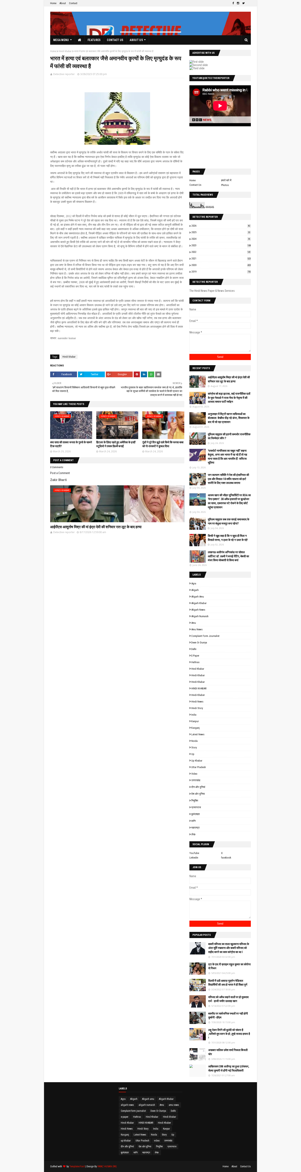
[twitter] (243, 3)
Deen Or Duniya (199, 642)
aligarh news (198, 609)
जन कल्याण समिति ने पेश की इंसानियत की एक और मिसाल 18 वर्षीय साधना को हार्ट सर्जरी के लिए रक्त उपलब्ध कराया (228, 479)
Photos (225, 185)
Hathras (195, 662)
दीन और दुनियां (198, 787)
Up (192, 754)
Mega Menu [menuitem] (61, 40)
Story (194, 747)
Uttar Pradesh (198, 767)
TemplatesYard (77, 1166)
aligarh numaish (199, 616)
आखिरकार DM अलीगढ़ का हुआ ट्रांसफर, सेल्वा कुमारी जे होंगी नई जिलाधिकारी (228, 1068)
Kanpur (195, 721)
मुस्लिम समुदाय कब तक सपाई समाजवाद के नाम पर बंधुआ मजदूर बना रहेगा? (228, 521)
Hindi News (197, 701)
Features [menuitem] (94, 40)
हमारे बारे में (226, 180)
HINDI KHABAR (199, 688)
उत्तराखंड (195, 780)
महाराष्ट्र (195, 827)
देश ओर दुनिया (198, 793)
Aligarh (195, 590)
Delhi (193, 649)
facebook (226, 857)
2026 (220, 225)
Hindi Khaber (198, 695)
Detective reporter (64, 74)
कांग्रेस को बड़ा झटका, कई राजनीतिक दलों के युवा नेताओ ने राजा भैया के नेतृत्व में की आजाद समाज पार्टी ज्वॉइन (229, 397)
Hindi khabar (65, 51)
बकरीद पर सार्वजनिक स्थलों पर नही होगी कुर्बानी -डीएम (228, 1015)
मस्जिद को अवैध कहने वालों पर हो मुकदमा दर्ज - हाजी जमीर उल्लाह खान (228, 999)
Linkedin (193, 857)
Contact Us (195, 184)
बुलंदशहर (195, 814)
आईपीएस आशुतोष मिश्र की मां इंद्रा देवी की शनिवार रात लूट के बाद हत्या (95, 527)
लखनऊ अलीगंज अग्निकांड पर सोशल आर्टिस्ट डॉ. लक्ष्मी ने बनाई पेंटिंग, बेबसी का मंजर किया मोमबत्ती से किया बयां (228, 556)
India (193, 714)
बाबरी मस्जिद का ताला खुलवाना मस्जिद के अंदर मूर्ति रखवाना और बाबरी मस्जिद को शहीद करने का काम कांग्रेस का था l (228, 948)
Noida (194, 740)
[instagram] (238, 3)
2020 (221, 265)
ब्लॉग (193, 820)
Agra (193, 583)
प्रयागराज (196, 807)
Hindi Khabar (198, 681)
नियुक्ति (194, 800)
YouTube (194, 853)
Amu (193, 622)
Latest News (197, 734)
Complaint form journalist (205, 635)
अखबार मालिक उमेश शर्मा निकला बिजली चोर (228, 1052)
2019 (221, 271)
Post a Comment (60, 473)
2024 (220, 238)
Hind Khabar (197, 668)
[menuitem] (80, 40)
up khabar (196, 760)
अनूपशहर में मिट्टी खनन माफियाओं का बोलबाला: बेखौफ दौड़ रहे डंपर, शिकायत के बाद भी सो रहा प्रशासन (228, 418)
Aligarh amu (197, 596)
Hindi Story (197, 708)
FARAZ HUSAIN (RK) (107, 1166)
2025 (220, 232)
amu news (197, 629)
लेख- (193, 834)
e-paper (195, 655)
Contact (73, 3)
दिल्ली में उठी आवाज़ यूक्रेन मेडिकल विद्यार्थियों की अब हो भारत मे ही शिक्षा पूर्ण (227, 982)
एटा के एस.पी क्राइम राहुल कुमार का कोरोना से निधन (229, 966)
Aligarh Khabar (199, 603)
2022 (221, 251)
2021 (221, 258)
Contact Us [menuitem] (115, 40)
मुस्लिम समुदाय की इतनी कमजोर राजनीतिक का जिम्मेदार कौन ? (229, 436)
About (62, 3)
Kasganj (195, 727)
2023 (221, 245)
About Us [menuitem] (136, 40)
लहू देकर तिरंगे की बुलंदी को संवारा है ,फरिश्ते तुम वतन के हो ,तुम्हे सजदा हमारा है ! (229, 1034)
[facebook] (233, 3)
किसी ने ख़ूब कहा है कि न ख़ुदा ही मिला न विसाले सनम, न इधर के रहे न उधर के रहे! (228, 538)
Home (53, 3)
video (194, 773)
